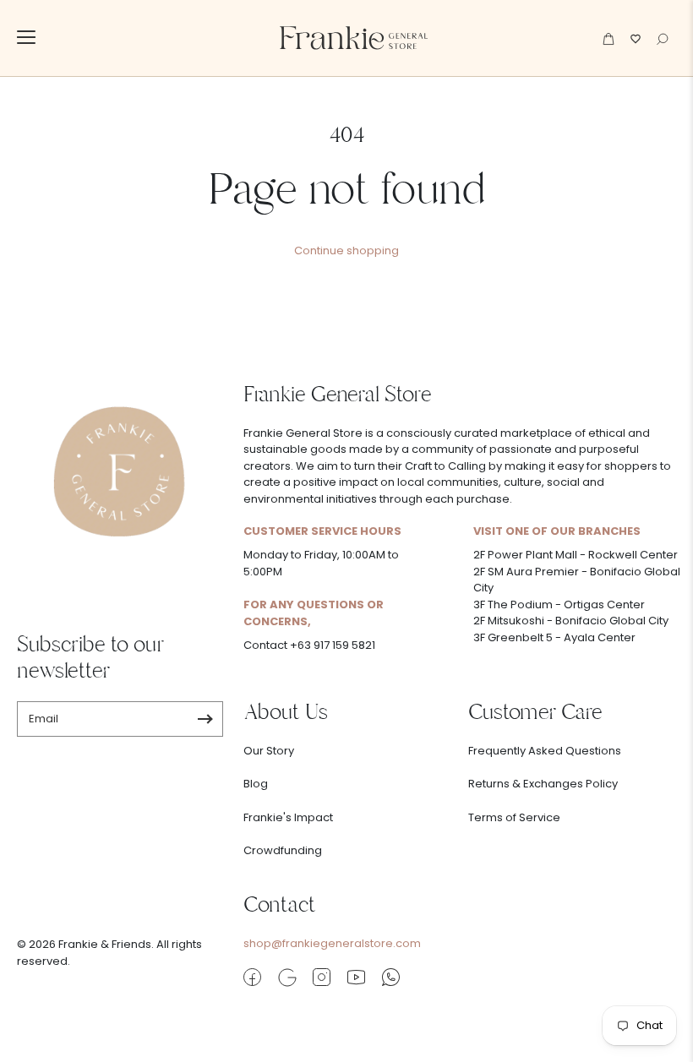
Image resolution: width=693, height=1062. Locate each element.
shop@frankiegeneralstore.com (332, 943)
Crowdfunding (282, 850)
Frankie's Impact (288, 817)
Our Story (268, 751)
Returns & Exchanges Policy (543, 784)
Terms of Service (514, 817)
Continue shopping (346, 250)
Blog (255, 784)
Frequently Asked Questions (544, 751)
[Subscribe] (205, 719)
